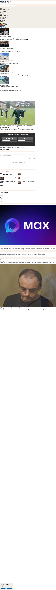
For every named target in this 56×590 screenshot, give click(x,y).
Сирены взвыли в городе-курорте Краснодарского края (39, 247)
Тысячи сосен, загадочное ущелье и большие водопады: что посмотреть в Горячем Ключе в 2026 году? (14, 75)
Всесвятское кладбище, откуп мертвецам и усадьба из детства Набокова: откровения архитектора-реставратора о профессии (17, 38)
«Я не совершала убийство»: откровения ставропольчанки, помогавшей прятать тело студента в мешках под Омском (13, 309)
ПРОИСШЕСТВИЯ (2, 18)
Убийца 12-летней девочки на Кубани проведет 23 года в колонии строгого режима (10, 307)
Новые (1, 157)
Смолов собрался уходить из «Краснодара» (6, 146)
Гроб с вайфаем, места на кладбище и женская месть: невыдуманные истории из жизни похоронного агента (14, 39)
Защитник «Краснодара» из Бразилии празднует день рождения (21, 249)
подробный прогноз (2, 192)
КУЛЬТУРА (1, 12)
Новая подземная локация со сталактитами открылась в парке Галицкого (35, 254)
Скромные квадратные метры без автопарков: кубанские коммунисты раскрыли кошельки (12, 50)
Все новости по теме (3, 49)
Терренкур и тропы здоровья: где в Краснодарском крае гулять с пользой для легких (40, 248)
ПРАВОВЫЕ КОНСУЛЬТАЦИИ (4, 17)
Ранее (7, 157)
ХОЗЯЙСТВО (2, 21)
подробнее (6, 192)
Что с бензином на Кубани (3, 76)
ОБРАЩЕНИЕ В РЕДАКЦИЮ (4, 15)
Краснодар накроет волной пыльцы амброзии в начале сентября (25, 247)
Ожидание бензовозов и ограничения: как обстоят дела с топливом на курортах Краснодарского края (38, 309)
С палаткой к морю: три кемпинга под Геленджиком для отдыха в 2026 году (9, 247)
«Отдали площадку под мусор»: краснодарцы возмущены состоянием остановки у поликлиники (20, 248)
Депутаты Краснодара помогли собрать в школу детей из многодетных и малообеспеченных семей (15, 254)
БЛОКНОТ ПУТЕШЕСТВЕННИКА (4, 9)
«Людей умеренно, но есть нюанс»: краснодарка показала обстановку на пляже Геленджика (12, 74)
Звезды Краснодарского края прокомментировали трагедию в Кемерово (9, 147)
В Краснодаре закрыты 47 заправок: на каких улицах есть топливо (9, 86)
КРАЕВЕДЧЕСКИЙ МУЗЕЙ (3, 11)
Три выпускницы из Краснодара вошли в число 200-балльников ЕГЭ (9, 63)
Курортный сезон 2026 (3, 64)
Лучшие (4, 157)
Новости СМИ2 (2, 185)
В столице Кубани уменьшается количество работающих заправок (36, 249)
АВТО (4, 25)
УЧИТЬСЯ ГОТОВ (4, 24)
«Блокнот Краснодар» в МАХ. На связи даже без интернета (6, 245)
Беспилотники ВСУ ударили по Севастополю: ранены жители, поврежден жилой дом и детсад (15, 253)
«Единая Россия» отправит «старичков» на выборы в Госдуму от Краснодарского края (11, 51)
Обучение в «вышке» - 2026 (3, 52)
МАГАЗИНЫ (4, 27)
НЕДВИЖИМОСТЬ (2, 14)
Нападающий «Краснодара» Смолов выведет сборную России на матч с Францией (11, 148)
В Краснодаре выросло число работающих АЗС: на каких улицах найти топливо (10, 87)
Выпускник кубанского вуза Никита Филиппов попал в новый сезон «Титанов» (34, 253)
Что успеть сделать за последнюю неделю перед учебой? (45, 260)
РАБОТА (5, 23)
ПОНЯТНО (6, 588)
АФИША (1, 8)
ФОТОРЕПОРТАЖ (2, 20)
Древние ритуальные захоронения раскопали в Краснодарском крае (42, 262)
